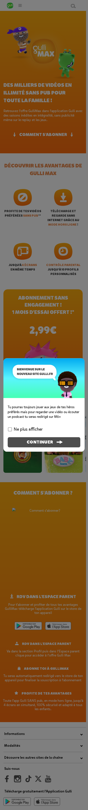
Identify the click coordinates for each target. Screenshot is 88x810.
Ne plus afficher (28, 429)
